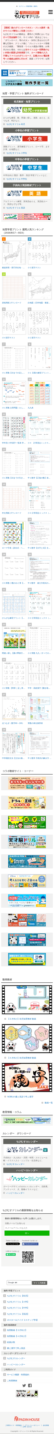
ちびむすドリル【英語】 (18, 1314)
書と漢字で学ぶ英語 (16, 1348)
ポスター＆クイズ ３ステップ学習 (22, 1320)
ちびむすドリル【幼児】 (18, 1296)
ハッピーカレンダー (16, 1364)
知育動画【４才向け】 (17, 1336)
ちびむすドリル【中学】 (18, 1308)
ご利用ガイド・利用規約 (13, 1425)
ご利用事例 (12, 1380)
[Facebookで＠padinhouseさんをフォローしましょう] (30, 1244)
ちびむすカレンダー (16, 1358)
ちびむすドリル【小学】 (18, 1302)
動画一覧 (49, 1103)
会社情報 (46, 1425)
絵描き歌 (11, 1342)
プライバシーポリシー (32, 1425)
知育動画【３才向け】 (17, 1330)
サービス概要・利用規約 (18, 1374)
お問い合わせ (27, 1426)
